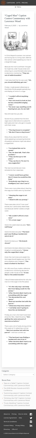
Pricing (25, 3)
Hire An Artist (22, 414)
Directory (7, 429)
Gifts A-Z (14, 429)
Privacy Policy (20, 425)
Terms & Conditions (10, 421)
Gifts (18, 3)
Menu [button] (19, 7)
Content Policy (9, 425)
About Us (7, 414)
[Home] (3, 3)
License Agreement (10, 418)
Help (20, 418)
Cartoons (11, 3)
